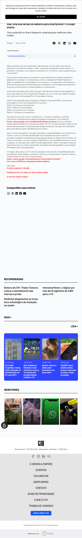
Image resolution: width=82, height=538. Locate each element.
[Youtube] (49, 456)
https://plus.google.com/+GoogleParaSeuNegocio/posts (31, 121)
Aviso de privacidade (41, 493)
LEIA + (74, 326)
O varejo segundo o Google (18, 168)
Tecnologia (9, 362)
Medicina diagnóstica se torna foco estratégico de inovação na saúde (21, 302)
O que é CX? (41, 499)
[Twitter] (43, 456)
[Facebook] (33, 456)
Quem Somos (41, 481)
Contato (41, 487)
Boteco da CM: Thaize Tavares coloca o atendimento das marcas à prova (21, 291)
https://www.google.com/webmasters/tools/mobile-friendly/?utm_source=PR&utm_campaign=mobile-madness (34, 160)
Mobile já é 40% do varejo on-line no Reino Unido (27, 172)
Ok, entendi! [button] (41, 17)
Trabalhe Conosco (41, 505)
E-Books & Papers (41, 464)
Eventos (41, 469)
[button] (54, 43)
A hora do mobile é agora (17, 176)
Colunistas (41, 475)
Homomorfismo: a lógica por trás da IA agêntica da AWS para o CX (59, 291)
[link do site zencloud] (47, 533)
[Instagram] (38, 456)
